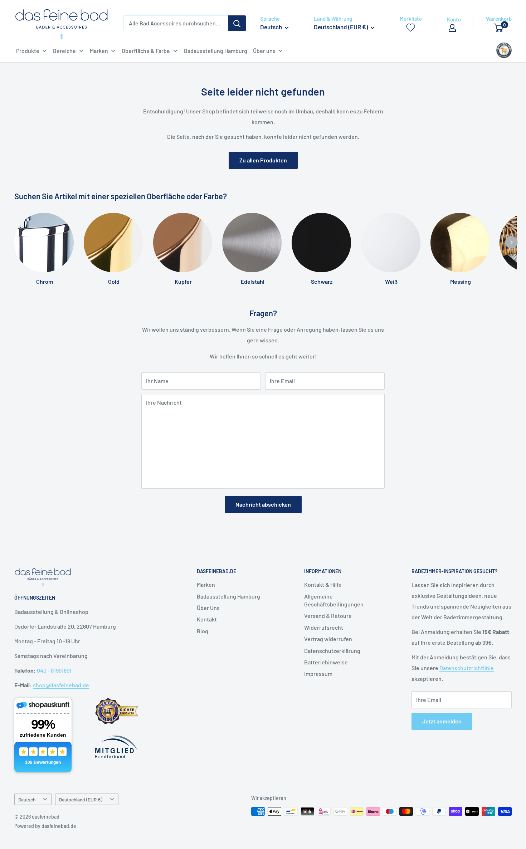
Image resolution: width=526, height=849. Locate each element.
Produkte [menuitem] (27, 50)
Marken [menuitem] (99, 50)
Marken (206, 584)
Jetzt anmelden (442, 721)
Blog (202, 631)
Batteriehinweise (326, 662)
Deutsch (26, 799)
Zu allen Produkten (263, 160)
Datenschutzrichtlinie (466, 667)
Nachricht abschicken (263, 504)
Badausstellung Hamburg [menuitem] (215, 50)
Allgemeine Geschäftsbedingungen (334, 600)
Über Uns (208, 607)
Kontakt (207, 619)
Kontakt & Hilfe (323, 584)
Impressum (318, 673)
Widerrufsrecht (323, 627)
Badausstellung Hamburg (228, 596)
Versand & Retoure (328, 615)
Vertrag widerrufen (328, 638)
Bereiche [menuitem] (64, 50)
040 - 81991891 (54, 670)
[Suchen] (237, 23)
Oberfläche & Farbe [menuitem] (146, 50)
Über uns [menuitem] (264, 50)
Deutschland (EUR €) (80, 799)
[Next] (511, 242)
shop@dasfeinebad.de (61, 685)
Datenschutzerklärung (332, 650)
